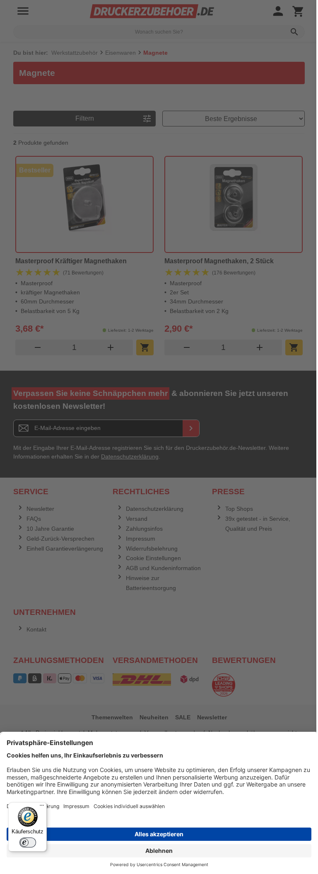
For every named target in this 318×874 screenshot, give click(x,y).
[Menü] (42, 807)
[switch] (27, 842)
